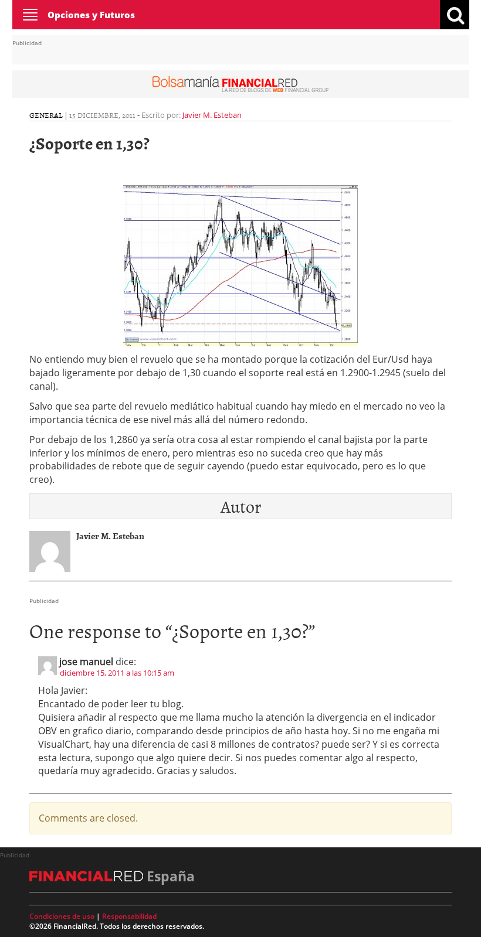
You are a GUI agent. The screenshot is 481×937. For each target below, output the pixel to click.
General (46, 115)
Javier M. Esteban (212, 115)
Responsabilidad (129, 916)
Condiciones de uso (61, 916)
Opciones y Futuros (91, 15)
